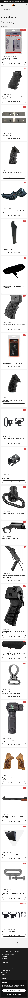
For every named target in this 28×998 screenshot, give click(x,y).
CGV (2, 965)
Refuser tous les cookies (14, 994)
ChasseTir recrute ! (5, 970)
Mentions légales (5, 967)
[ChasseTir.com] (13, 5)
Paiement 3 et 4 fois (6, 958)
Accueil (2, 14)
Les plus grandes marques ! (7, 954)
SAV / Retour (4, 956)
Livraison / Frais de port (7, 968)
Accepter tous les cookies (14, 990)
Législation (3, 974)
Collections (8, 14)
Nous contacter (5, 972)
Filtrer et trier (8, 22)
